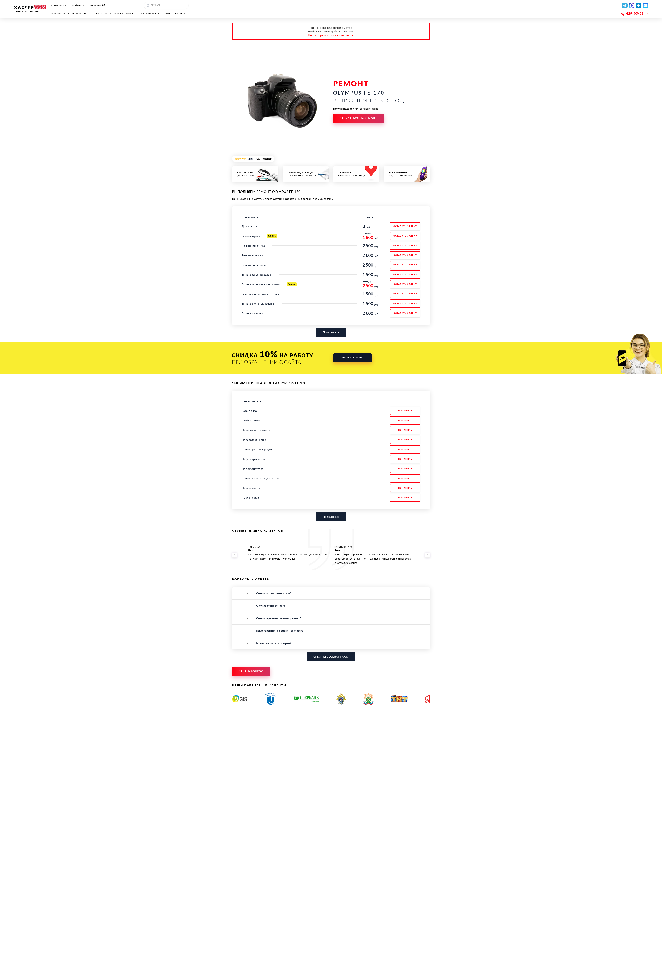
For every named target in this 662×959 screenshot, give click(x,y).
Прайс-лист (78, 5)
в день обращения (400, 174)
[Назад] (234, 555)
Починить (405, 411)
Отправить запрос (352, 358)
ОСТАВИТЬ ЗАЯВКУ (405, 226)
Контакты (95, 5)
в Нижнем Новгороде (352, 174)
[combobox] (166, 5)
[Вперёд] (427, 555)
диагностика (246, 174)
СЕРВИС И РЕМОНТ (26, 11)
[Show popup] (185, 5)
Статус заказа (59, 5)
